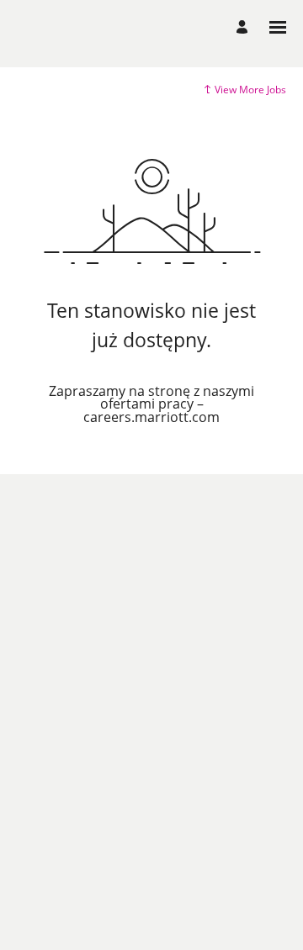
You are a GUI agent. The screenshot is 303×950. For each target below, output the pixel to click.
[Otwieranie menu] (277, 27)
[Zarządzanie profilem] (244, 27)
